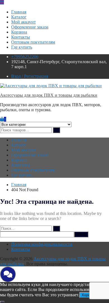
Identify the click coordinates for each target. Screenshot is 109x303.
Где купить (21, 47)
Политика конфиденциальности (41, 244)
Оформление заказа (29, 27)
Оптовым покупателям (33, 42)
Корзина (19, 32)
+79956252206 (24, 56)
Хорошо (88, 295)
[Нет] (2, 302)
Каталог (19, 17)
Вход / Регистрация (29, 76)
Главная (18, 12)
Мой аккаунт (23, 22)
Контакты (20, 37)
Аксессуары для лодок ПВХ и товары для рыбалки (48, 95)
